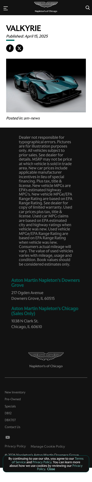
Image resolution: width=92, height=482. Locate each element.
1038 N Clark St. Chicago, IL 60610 (26, 323)
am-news (32, 118)
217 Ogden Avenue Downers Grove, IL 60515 (33, 295)
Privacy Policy (15, 446)
